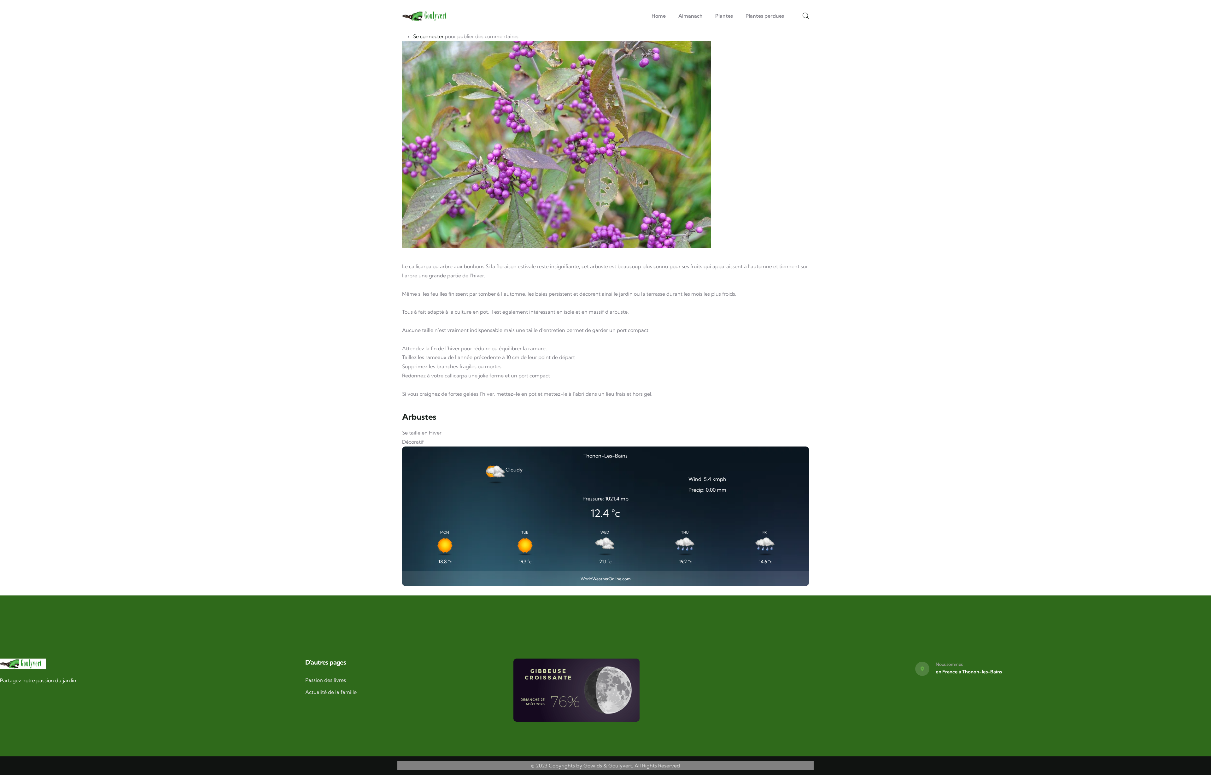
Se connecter (428, 36)
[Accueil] (426, 16)
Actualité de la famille (331, 692)
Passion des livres (325, 680)
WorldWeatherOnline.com (606, 578)
